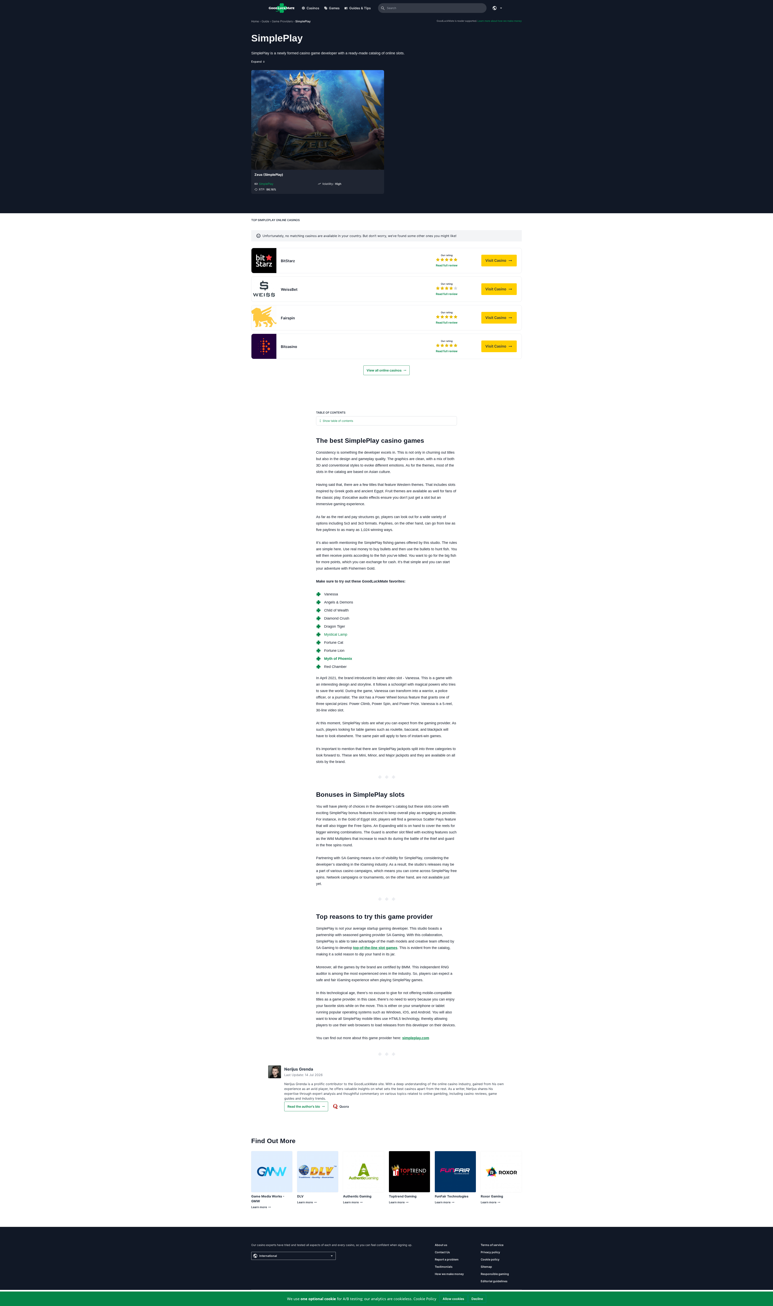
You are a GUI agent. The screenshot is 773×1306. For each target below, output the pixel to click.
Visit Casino (501, 261)
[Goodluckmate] (282, 8)
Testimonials (444, 1266)
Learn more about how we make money (499, 20)
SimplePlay (266, 183)
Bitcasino (289, 347)
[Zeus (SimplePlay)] (317, 120)
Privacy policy (490, 1252)
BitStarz (288, 261)
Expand (258, 61)
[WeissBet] (263, 289)
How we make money (449, 1274)
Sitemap (486, 1266)
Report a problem (447, 1259)
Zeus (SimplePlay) (268, 175)
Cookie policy (490, 1259)
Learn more (270, 1208)
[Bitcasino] (263, 346)
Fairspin (288, 318)
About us (441, 1245)
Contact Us (442, 1252)
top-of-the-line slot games (375, 948)
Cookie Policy (424, 1298)
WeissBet (289, 289)
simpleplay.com (415, 1038)
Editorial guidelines (494, 1281)
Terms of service (492, 1245)
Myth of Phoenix (338, 659)
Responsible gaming (495, 1274)
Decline (477, 1299)
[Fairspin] (263, 317)
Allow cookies (453, 1299)
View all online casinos (384, 370)
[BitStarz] (263, 260)
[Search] (382, 8)
